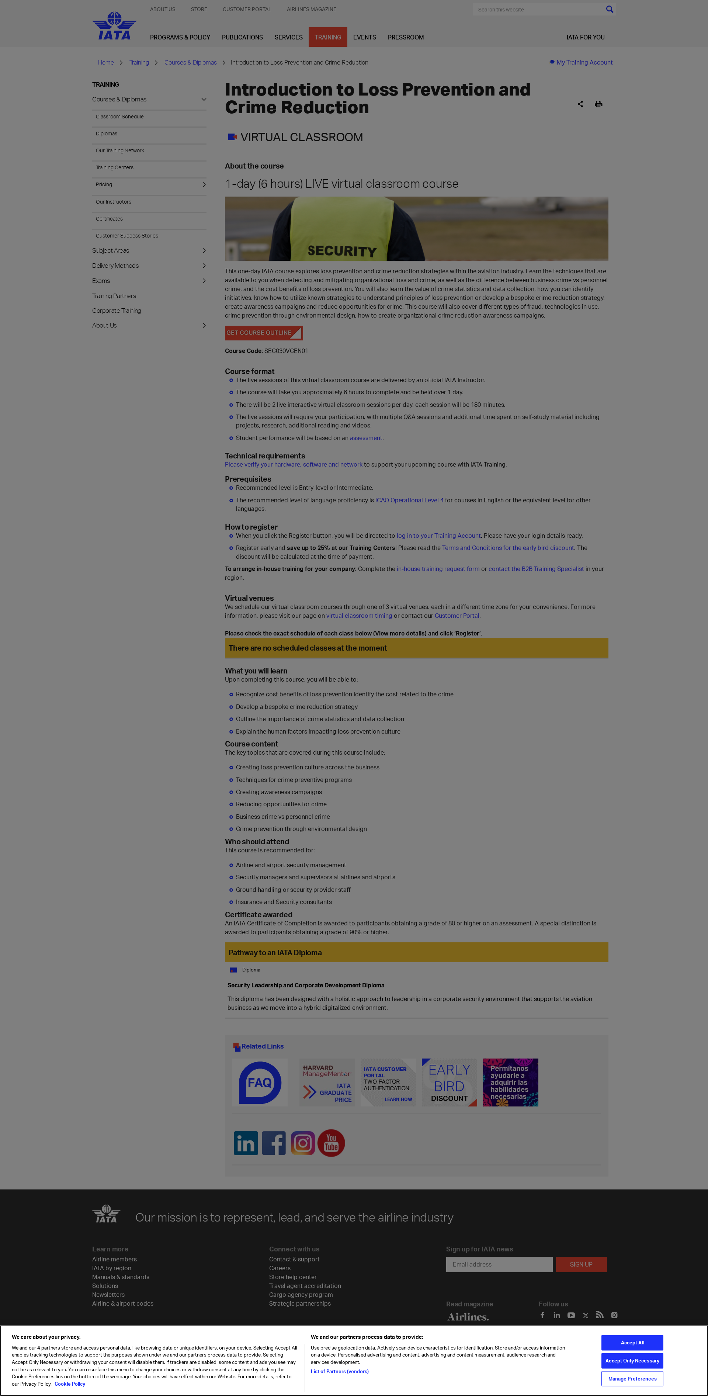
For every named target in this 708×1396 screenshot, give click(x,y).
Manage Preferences (632, 1378)
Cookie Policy (69, 1383)
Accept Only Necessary (632, 1361)
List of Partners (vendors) (340, 1371)
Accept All (632, 1342)
